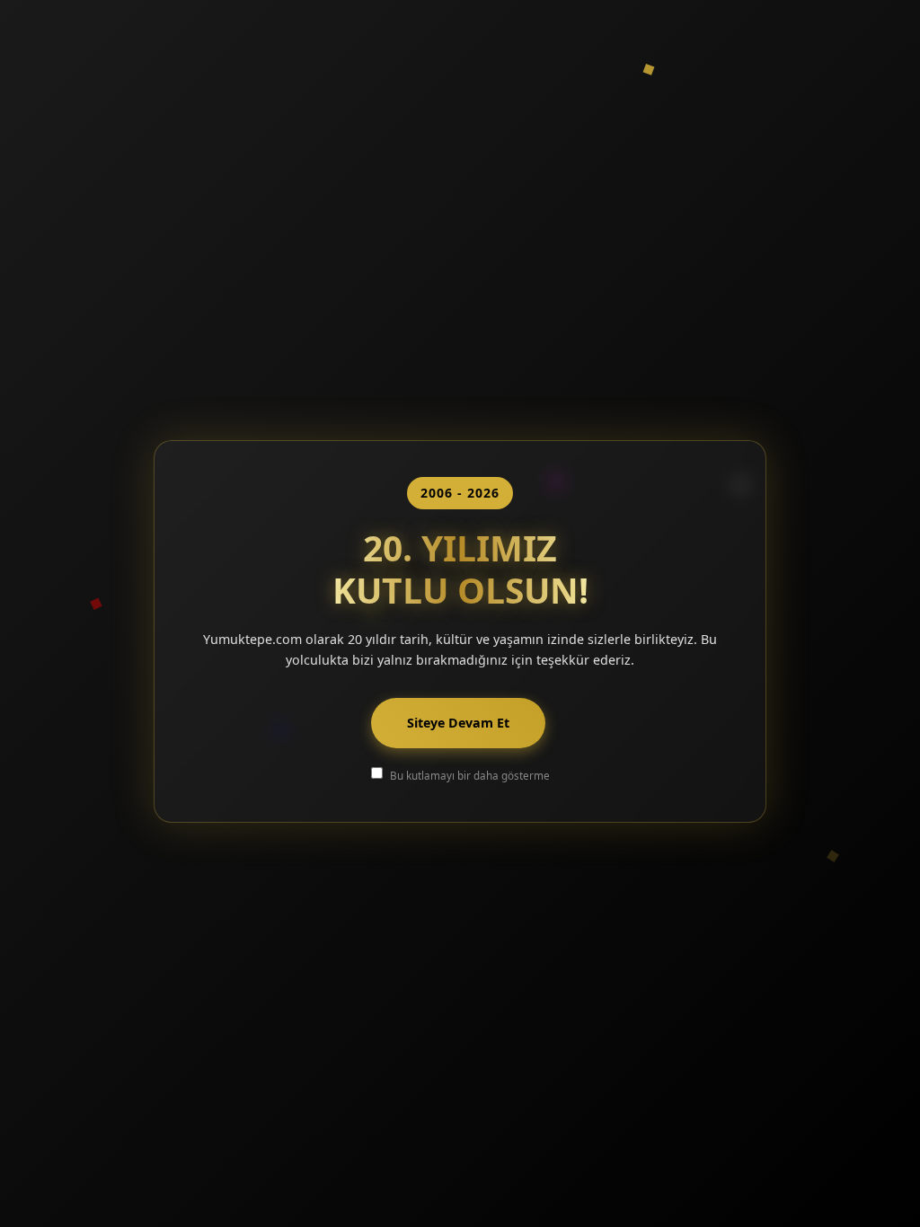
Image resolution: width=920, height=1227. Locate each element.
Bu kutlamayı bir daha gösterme (470, 775)
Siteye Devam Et (458, 722)
